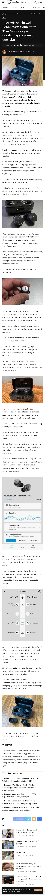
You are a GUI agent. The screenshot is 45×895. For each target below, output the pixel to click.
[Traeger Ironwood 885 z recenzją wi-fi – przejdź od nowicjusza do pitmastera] (8, 879)
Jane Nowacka (19, 51)
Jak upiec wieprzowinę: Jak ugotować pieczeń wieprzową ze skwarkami (28, 866)
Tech (4, 17)
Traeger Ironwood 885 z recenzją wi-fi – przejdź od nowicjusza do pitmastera (29, 878)
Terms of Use (15, 891)
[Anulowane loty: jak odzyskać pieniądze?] (8, 844)
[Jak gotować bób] (8, 855)
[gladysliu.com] (16, 2)
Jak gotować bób (22, 852)
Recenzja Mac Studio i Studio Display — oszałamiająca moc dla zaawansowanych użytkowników (19, 787)
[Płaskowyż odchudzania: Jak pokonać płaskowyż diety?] (8, 833)
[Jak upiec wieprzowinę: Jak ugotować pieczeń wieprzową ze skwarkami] (8, 867)
